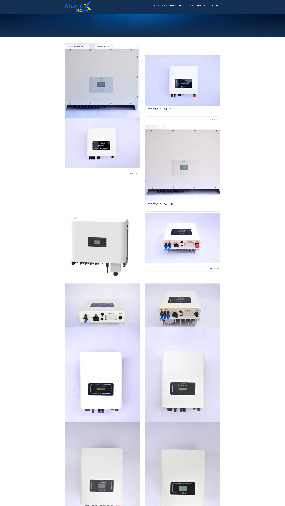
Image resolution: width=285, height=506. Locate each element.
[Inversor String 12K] (102, 383)
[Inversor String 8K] (102, 143)
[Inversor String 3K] (102, 308)
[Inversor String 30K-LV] (102, 246)
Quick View (135, 173)
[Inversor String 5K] (182, 80)
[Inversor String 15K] (182, 383)
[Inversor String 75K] (182, 163)
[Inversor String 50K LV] (102, 80)
